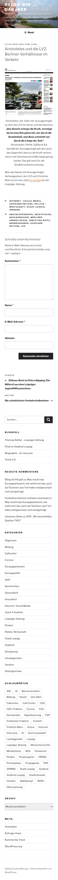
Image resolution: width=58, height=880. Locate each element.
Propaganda (32, 763)
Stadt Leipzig (36, 207)
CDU (42, 703)
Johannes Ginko (14, 516)
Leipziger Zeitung (21, 204)
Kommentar (13, 261)
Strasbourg (11, 651)
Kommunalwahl (37, 733)
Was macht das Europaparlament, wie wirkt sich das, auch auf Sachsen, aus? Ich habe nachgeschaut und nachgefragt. (28, 506)
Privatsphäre (14, 763)
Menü (31, 32)
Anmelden (11, 826)
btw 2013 (36, 697)
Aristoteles (43, 214)
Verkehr (14, 210)
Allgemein (11, 540)
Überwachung (15, 787)
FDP (47, 715)
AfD (9, 691)
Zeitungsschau (13, 671)
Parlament (41, 751)
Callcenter (11, 553)
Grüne (30, 727)
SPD (45, 763)
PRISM (42, 757)
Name (9, 305)
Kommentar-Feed (15, 839)
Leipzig (31, 739)
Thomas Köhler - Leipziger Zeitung (24, 440)
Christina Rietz (39, 220)
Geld (7, 579)
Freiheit (37, 721)
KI (23, 733)
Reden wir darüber (18, 7)
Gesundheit (11, 592)
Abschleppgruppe (21, 214)
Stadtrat (9, 645)
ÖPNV (40, 781)
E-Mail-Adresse (15, 321)
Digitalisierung (32, 715)
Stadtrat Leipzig (16, 775)
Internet (43, 727)
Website (10, 338)
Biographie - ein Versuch (19, 453)
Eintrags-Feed (13, 833)
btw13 (23, 697)
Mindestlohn (14, 751)
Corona (9, 560)
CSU (41, 709)
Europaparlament (15, 566)
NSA (27, 751)
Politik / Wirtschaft (15, 632)
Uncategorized (13, 658)
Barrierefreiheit (31, 691)
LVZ (23, 226)
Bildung (9, 547)
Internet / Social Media (25, 201)
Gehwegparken (19, 223)
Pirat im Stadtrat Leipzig (18, 446)
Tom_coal (31, 44)
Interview (12, 733)
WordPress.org (13, 846)
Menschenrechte (40, 745)
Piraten (9, 625)
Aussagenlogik (19, 217)
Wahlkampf (26, 781)
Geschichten (12, 586)
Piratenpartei (26, 757)
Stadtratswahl (37, 775)
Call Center (29, 703)
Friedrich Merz (15, 727)
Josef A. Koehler (14, 612)
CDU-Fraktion (14, 709)
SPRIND (11, 769)
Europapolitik (12, 573)
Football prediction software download (27, 498)
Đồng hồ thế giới (14, 479)
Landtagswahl (15, 739)
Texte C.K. (10, 459)
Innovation (11, 599)
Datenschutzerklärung (16, 868)
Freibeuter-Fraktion (18, 721)
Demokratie (13, 715)
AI (16, 691)
